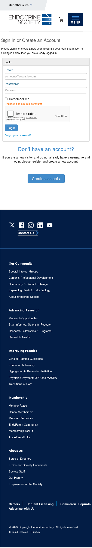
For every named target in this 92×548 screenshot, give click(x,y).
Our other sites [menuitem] (19, 5)
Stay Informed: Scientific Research (30, 324)
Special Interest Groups (23, 271)
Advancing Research (24, 310)
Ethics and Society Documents (28, 465)
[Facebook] (21, 225)
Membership (18, 397)
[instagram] (31, 225)
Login (11, 128)
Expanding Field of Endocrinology (29, 290)
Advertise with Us (20, 437)
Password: (12, 84)
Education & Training (21, 365)
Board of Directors (20, 458)
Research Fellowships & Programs (30, 331)
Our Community (21, 263)
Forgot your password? (18, 135)
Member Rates (18, 405)
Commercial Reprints (75, 504)
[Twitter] (12, 225)
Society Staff (17, 471)
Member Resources (21, 418)
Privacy (35, 532)
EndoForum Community (23, 424)
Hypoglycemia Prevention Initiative (30, 371)
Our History (16, 477)
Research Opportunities (23, 318)
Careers (14, 504)
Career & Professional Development (31, 277)
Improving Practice (23, 350)
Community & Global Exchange (28, 284)
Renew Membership (21, 412)
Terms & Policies (18, 532)
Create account (45, 178)
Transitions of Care (20, 384)
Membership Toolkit (21, 430)
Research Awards (20, 337)
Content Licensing (40, 504)
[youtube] (49, 225)
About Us (16, 450)
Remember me (19, 99)
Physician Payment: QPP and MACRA (33, 377)
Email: (9, 70)
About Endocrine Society (24, 296)
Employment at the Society (26, 484)
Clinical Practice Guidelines (26, 358)
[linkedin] (40, 225)
